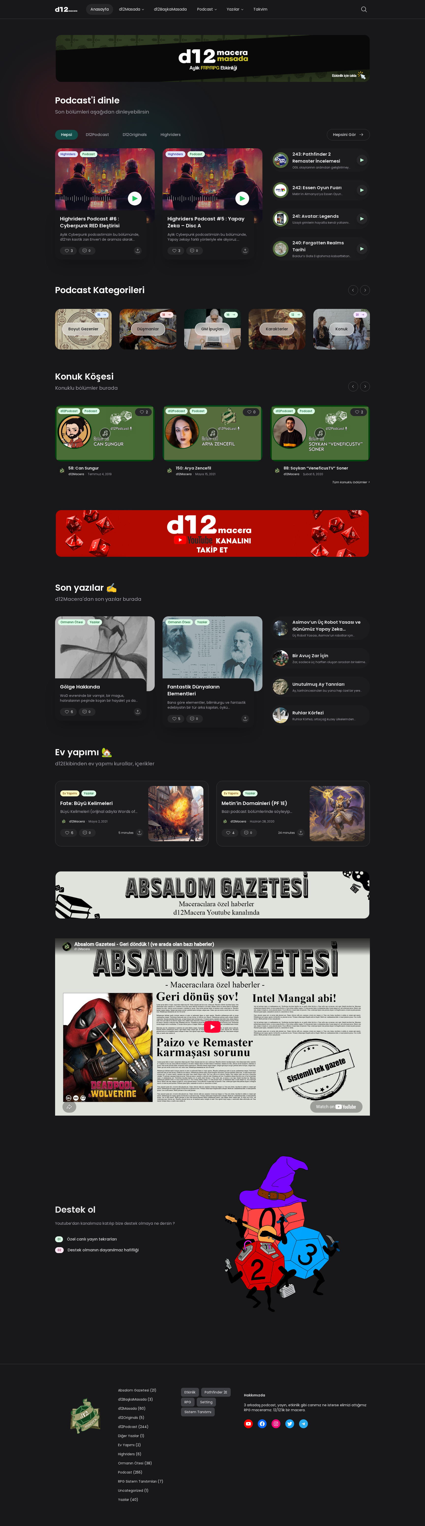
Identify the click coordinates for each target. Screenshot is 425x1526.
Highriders (171, 134)
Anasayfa (100, 9)
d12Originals (135, 134)
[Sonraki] (365, 290)
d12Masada (129, 9)
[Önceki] (353, 290)
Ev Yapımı (70, 793)
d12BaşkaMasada (170, 9)
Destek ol (75, 1209)
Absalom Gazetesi (133, 1390)
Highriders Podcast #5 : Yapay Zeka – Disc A (205, 222)
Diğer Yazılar (128, 1435)
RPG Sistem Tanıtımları (137, 1481)
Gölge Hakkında (80, 686)
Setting (206, 1402)
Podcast (205, 9)
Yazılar (233, 9)
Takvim (260, 9)
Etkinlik (190, 1392)
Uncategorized (130, 1490)
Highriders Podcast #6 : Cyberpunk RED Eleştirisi (90, 222)
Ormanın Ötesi (72, 622)
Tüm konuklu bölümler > (351, 482)
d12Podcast (97, 134)
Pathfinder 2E (216, 1392)
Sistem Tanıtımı (197, 1411)
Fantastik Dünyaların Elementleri (193, 690)
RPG (187, 1402)
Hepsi (66, 134)
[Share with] (138, 251)
